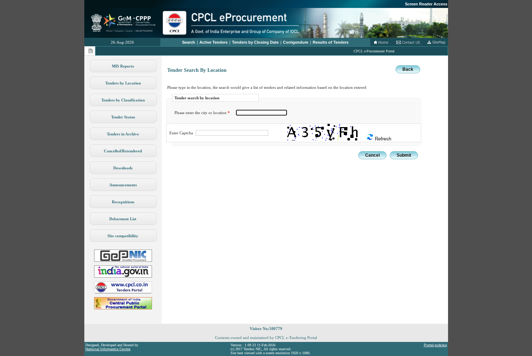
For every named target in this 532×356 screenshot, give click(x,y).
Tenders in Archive (123, 134)
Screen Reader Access (426, 4)
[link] (123, 260)
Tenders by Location (123, 83)
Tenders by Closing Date (255, 42)
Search (188, 42)
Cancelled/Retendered (123, 151)
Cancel (372, 155)
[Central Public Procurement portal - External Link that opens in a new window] (123, 308)
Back (407, 69)
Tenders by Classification (123, 100)
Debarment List (122, 219)
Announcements (123, 185)
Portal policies (435, 345)
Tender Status (123, 117)
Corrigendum (295, 42)
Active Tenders (213, 42)
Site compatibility (122, 236)
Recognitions (123, 202)
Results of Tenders (331, 42)
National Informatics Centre (108, 349)
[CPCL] (123, 292)
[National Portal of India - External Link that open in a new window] (123, 276)
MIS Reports (123, 66)
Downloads (122, 168)
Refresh (382, 139)
